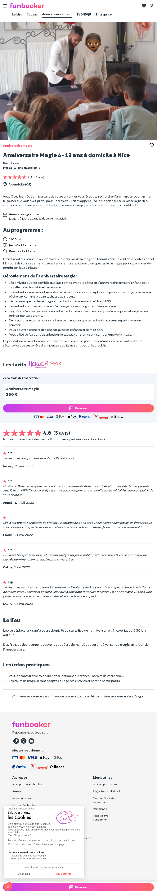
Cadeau (32, 14)
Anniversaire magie (17, 145)
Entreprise (104, 14)
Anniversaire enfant (57, 14)
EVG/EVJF (83, 14)
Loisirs (17, 14)
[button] (144, 6)
